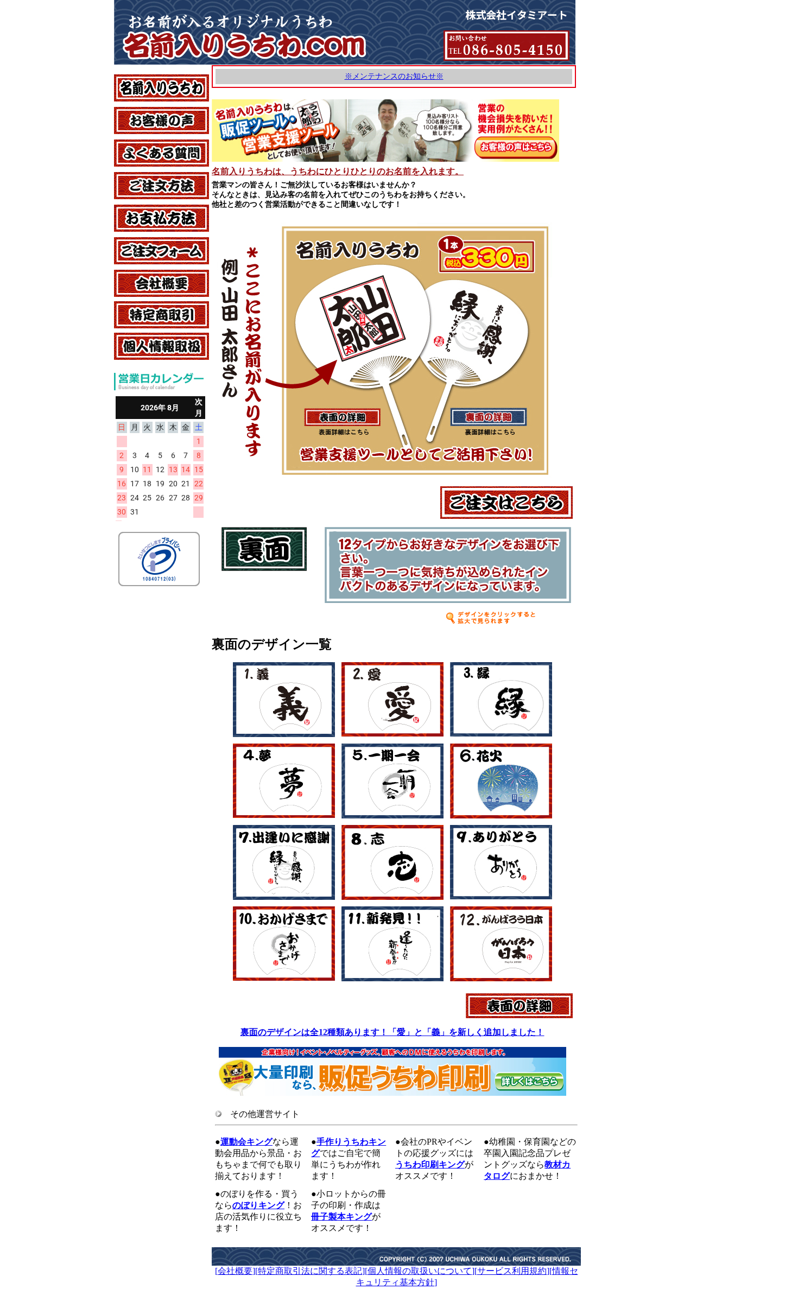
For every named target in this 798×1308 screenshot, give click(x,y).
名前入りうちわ (144, 79)
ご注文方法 (135, 177)
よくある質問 (140, 144)
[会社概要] (235, 1270)
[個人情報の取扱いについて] (419, 1270)
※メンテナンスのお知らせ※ (394, 76)
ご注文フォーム (144, 242)
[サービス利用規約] (511, 1270)
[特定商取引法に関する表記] (310, 1270)
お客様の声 (135, 112)
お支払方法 (135, 209)
